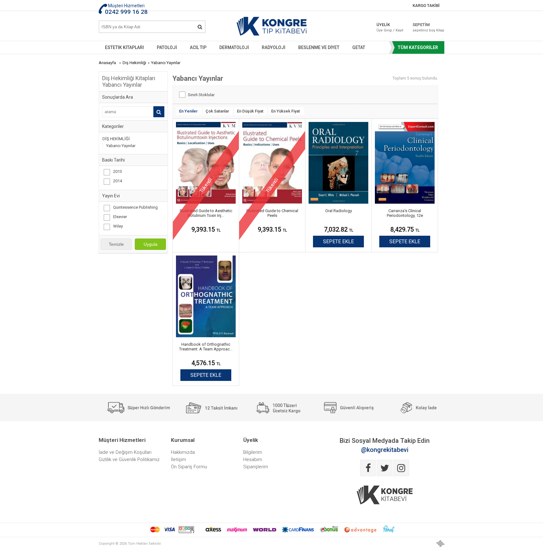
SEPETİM (424, 27)
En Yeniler (188, 111)
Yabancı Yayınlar (120, 145)
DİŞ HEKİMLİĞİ (116, 138)
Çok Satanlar (217, 111)
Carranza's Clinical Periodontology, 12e (405, 213)
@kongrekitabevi (385, 450)
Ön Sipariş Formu (189, 467)
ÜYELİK (389, 27)
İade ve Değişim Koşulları (125, 452)
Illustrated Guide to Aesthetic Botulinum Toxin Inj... (206, 213)
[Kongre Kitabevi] (271, 27)
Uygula (150, 244)
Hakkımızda (183, 452)
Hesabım (252, 459)
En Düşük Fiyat (250, 111)
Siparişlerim (255, 467)
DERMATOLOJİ (234, 47)
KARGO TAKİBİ (426, 5)
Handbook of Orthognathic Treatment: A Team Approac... (206, 346)
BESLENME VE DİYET (318, 47)
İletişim (178, 459)
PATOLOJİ (167, 47)
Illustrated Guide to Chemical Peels (272, 213)
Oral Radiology (338, 210)
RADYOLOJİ (273, 47)
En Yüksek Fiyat (285, 111)
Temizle (116, 244)
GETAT (358, 47)
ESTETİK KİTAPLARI (124, 47)
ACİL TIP (198, 47)
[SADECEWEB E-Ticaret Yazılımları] (440, 543)
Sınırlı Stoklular (201, 94)
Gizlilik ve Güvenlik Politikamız (129, 459)
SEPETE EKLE (338, 242)
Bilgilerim (252, 452)
